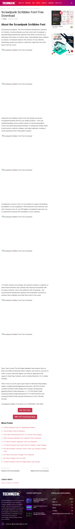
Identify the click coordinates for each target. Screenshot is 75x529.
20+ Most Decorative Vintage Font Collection (18, 455)
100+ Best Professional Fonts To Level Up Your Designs (22, 434)
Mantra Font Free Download (40, 471)
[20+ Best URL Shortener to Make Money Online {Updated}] (29, 500)
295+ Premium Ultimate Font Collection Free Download (22, 438)
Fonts (13, 8)
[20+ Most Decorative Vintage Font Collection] (29, 514)
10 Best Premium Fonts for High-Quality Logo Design (21, 462)
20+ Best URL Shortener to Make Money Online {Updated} (40, 500)
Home (3, 8)
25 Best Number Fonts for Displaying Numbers (19, 427)
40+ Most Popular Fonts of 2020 (14, 458)
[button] (72, 3)
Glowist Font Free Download (10, 471)
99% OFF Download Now (25, 417)
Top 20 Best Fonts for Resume (14, 431)
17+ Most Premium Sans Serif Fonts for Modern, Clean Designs (24, 445)
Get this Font (25, 410)
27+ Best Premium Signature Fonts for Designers (20, 442)
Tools (8, 8)
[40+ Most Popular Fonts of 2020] (29, 507)
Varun (5, 19)
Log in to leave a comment (10, 483)
